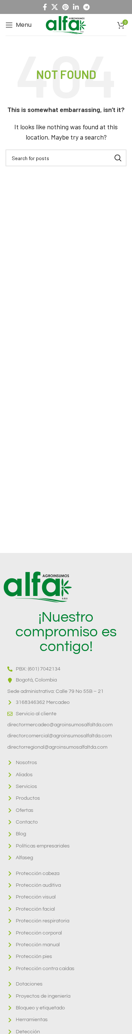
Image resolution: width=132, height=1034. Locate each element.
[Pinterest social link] (65, 6)
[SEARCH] (118, 157)
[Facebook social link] (45, 6)
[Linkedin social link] (76, 6)
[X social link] (54, 6)
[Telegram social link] (86, 6)
